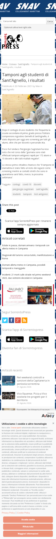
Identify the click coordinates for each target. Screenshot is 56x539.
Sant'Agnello (23, 64)
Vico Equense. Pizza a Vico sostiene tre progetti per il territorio (32, 397)
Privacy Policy (8, 513)
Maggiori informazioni (28, 534)
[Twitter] (5, 320)
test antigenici (41, 194)
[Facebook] (11, 320)
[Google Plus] (18, 320)
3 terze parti (16, 428)
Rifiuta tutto (28, 526)
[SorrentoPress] (28, 41)
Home (4, 64)
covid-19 (27, 184)
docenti (37, 184)
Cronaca (12, 64)
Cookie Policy (23, 513)
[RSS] (24, 320)
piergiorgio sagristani (23, 189)
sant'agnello (42, 189)
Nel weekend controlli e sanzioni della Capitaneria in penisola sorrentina (33, 381)
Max (38, 86)
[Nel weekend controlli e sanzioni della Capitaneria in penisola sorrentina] (8, 384)
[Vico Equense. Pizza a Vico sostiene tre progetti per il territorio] (8, 398)
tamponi (27, 194)
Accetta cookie (28, 519)
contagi (16, 184)
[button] (53, 423)
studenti (17, 194)
